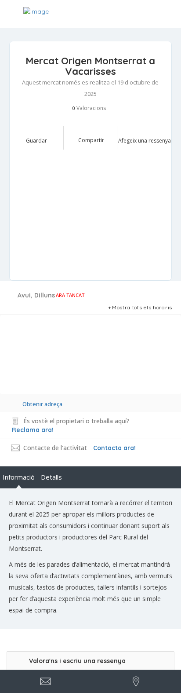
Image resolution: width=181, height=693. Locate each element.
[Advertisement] (91, 214)
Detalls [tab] (51, 477)
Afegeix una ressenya (144, 140)
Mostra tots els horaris (142, 307)
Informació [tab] (19, 477)
